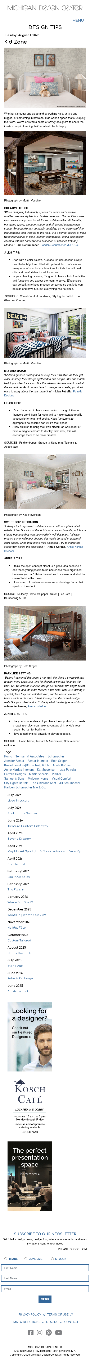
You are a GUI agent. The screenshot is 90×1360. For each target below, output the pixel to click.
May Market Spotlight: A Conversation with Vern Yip (44, 851)
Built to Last (16, 864)
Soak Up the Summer (23, 813)
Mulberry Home (38, 778)
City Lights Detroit (16, 783)
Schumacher (56, 756)
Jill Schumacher (69, 783)
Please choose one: (73, 1249)
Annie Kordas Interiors (19, 769)
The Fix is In (16, 889)
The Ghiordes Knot (43, 783)
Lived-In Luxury (18, 800)
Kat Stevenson (46, 769)
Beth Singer (59, 761)
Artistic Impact (18, 991)
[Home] (45, 8)
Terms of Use (58, 1314)
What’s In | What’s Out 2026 (27, 915)
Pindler (56, 774)
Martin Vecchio (39, 774)
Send (45, 1299)
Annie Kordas (62, 765)
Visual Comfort (61, 778)
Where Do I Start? (20, 902)
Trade (13, 1259)
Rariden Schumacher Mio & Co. (59, 245)
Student (61, 1259)
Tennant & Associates (29, 756)
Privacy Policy (30, 1314)
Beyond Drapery (19, 838)
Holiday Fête (17, 927)
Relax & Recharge (20, 978)
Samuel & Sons (14, 778)
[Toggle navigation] (78, 21)
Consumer (36, 1259)
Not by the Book (19, 953)
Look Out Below (19, 876)
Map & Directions (26, 1322)
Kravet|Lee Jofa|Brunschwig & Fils (26, 765)
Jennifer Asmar (14, 761)
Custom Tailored (19, 940)
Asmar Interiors (37, 706)
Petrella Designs (15, 774)
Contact (71, 1322)
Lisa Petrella (68, 769)
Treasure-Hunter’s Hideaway (28, 826)
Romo (8, 756)
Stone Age (15, 965)
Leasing (52, 1322)
